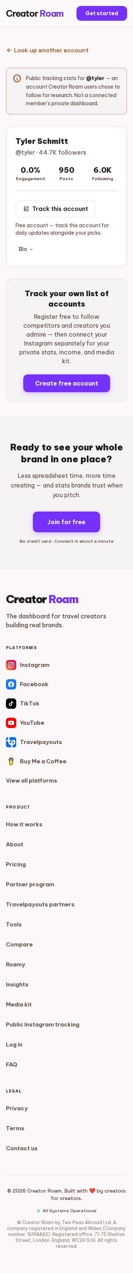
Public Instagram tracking (42, 1024)
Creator (35, 13)
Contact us (22, 1148)
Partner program (30, 884)
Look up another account (47, 50)
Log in (14, 1044)
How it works (24, 824)
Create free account (66, 383)
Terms (15, 1128)
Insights (17, 984)
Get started (101, 13)
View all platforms (31, 780)
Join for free (66, 522)
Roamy (15, 964)
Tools (14, 924)
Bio (26, 249)
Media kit (19, 1004)
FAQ (11, 1064)
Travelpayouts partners (40, 904)
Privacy (17, 1108)
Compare (19, 944)
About (14, 844)
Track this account (55, 208)
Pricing (16, 864)
